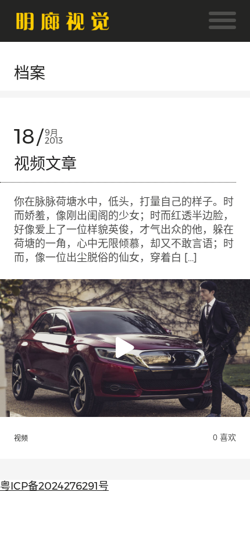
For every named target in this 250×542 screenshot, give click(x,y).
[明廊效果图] (62, 23)
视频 (21, 438)
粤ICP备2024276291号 (54, 486)
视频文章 (45, 163)
